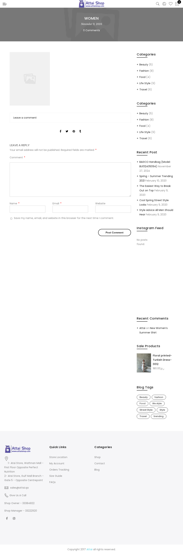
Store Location (58, 457)
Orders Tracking (59, 469)
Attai (142, 328)
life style (157, 403)
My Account (56, 463)
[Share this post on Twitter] (67, 128)
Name (14, 203)
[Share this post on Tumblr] (80, 128)
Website (100, 203)
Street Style (146, 410)
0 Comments (91, 30)
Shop (97, 457)
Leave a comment (25, 117)
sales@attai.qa (19, 487)
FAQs (52, 482)
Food (142, 77)
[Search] (158, 4)
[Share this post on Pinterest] (74, 128)
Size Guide (55, 476)
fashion (159, 397)
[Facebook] (7, 518)
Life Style (144, 83)
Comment (17, 157)
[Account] (164, 4)
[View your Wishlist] (170, 4)
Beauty (143, 64)
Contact (99, 463)
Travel (143, 89)
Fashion (144, 71)
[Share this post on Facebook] (60, 128)
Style (162, 410)
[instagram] (14, 518)
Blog (97, 469)
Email (57, 203)
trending (159, 416)
